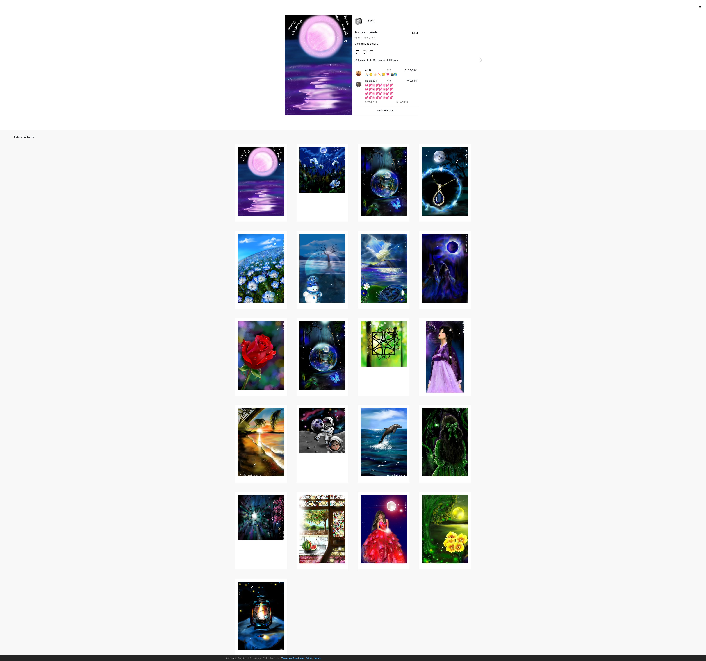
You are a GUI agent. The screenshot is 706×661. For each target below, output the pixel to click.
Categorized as (366, 43)
